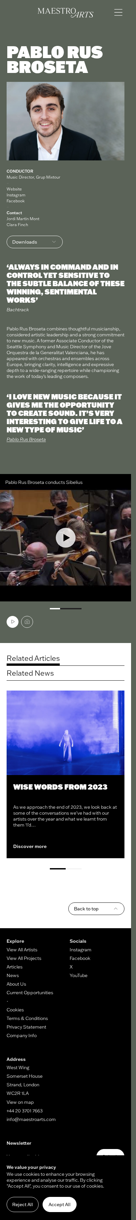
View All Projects (24, 958)
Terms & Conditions (27, 1018)
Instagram (16, 194)
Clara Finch (17, 224)
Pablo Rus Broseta (26, 439)
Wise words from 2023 (60, 787)
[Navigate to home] (65, 12)
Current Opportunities (30, 993)
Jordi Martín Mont (23, 218)
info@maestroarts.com (31, 1119)
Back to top (86, 909)
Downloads (24, 242)
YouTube (78, 975)
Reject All (22, 1204)
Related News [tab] (30, 673)
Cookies (15, 1010)
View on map (20, 1102)
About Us (16, 984)
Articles (14, 967)
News (13, 975)
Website (14, 188)
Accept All (60, 1204)
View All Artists (22, 950)
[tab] (12, 622)
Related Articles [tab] (33, 658)
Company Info (22, 1035)
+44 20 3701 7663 (25, 1111)
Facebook (16, 200)
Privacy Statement (26, 1027)
